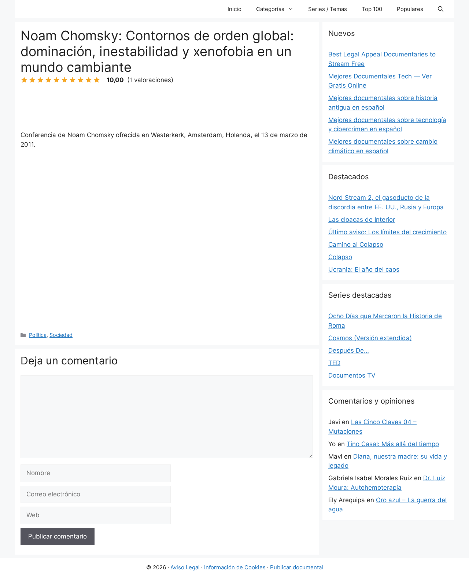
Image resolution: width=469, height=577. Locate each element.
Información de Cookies (235, 567)
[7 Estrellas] (72, 80)
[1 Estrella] (24, 80)
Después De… (348, 350)
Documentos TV (352, 375)
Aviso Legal (185, 567)
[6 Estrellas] (64, 80)
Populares (410, 8)
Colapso (340, 257)
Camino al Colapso (355, 244)
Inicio (234, 8)
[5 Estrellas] (56, 80)
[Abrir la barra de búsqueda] (441, 9)
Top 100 (372, 8)
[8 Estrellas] (80, 80)
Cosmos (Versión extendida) (370, 338)
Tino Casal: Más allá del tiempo (393, 444)
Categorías (270, 8)
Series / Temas (327, 8)
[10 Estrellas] (96, 80)
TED (334, 363)
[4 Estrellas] (48, 80)
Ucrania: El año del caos (363, 269)
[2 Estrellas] (32, 80)
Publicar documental (296, 567)
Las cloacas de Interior (361, 219)
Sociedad (61, 335)
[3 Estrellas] (40, 80)
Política (38, 335)
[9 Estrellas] (88, 80)
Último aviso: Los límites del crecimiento (387, 232)
